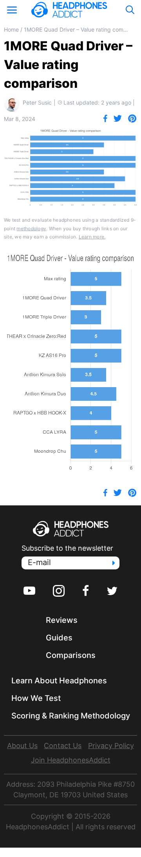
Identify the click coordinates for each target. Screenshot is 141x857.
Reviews (62, 620)
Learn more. (92, 237)
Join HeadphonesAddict (70, 760)
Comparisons (71, 655)
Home (11, 29)
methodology (31, 228)
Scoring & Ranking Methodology (70, 715)
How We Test (36, 698)
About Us (22, 745)
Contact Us (62, 745)
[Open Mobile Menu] (12, 10)
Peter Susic (37, 102)
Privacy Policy (111, 745)
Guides (59, 637)
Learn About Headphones (59, 680)
